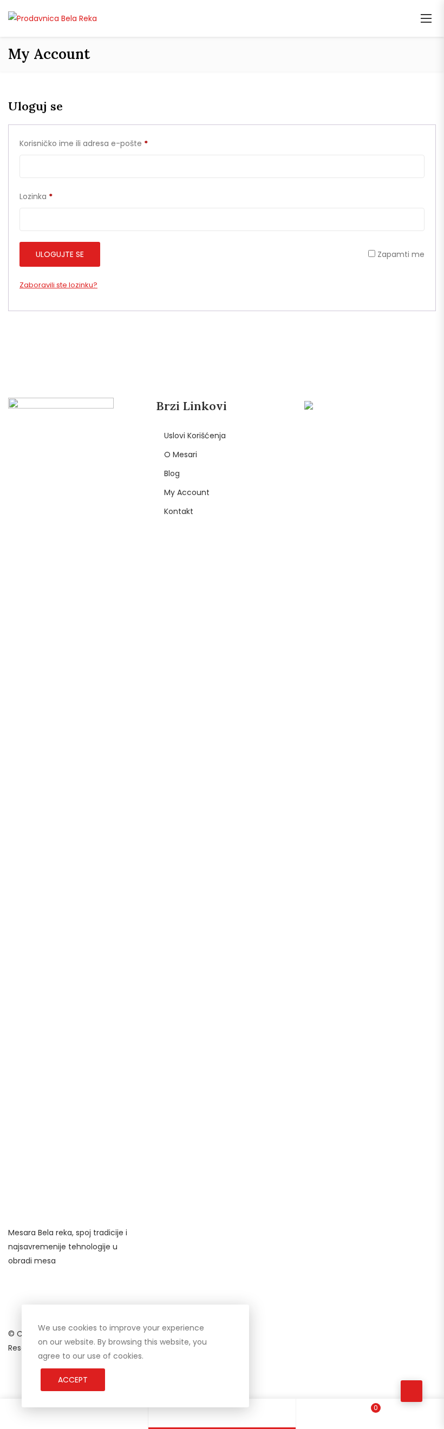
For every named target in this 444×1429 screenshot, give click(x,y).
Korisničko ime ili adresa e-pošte (83, 143)
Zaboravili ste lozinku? (58, 285)
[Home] (73, 1414)
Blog (172, 473)
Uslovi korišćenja (195, 435)
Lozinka (36, 196)
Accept (73, 1379)
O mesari (180, 454)
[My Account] (222, 1414)
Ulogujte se (60, 254)
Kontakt (178, 511)
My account (187, 492)
